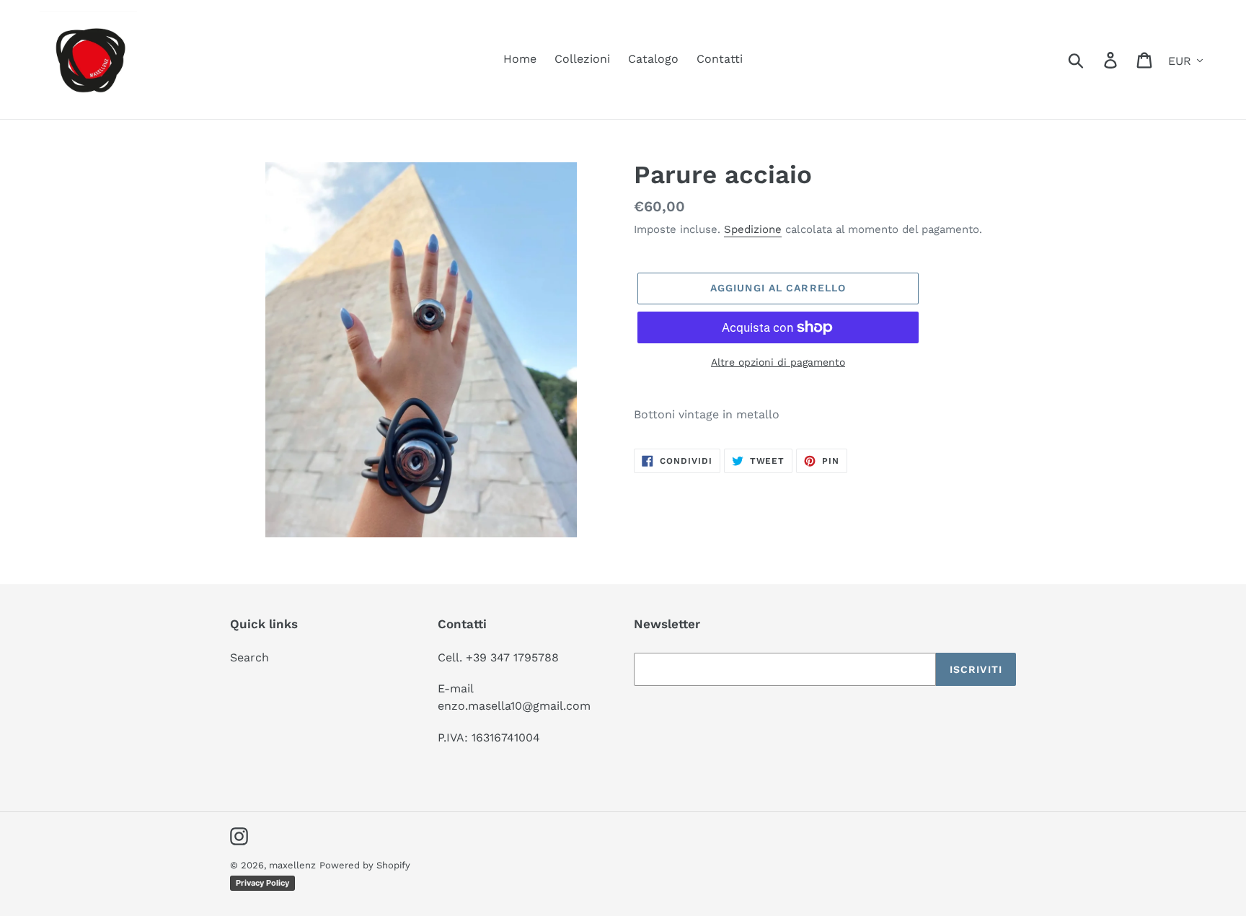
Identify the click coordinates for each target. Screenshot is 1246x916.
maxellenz (292, 865)
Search (249, 657)
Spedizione (753, 229)
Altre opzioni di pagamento (778, 362)
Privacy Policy (262, 883)
